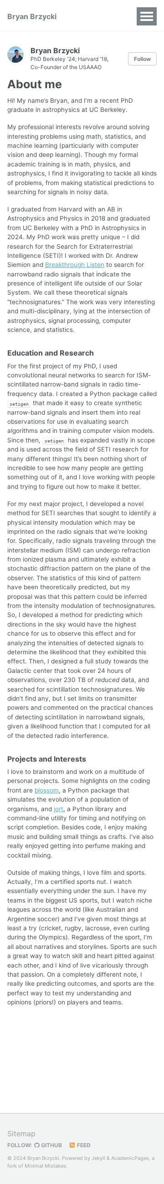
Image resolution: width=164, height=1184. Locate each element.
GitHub (51, 1145)
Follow (142, 58)
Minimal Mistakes (45, 1166)
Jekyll (98, 1158)
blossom (47, 790)
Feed (83, 1145)
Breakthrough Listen (74, 264)
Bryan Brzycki (31, 16)
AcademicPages (130, 1158)
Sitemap (21, 1133)
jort (58, 809)
